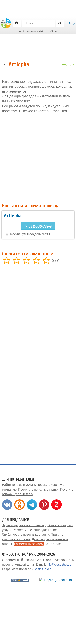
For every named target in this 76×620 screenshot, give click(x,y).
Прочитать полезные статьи (38, 489)
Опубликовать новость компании (25, 534)
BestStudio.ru (43, 569)
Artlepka (13, 216)
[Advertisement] (38, 158)
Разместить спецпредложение (35, 530)
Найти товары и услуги (18, 484)
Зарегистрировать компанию (23, 525)
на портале (37, 544)
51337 (69, 65)
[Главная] (6, 23)
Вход (71, 23)
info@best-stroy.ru (59, 564)
